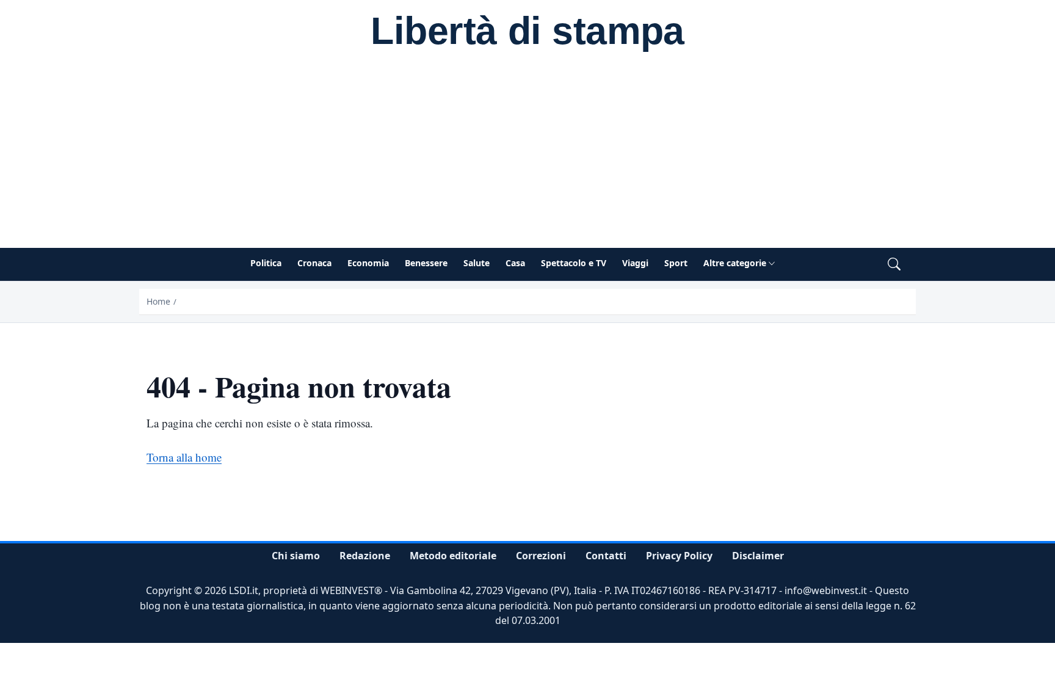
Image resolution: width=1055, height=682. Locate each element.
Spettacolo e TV (573, 263)
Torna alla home (184, 457)
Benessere (426, 263)
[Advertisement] (527, 156)
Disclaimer (758, 555)
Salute (476, 263)
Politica (265, 263)
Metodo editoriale (453, 555)
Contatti (606, 555)
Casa (515, 263)
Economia (368, 263)
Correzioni (541, 555)
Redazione (364, 555)
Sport (675, 263)
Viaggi (635, 263)
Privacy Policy (679, 555)
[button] (894, 265)
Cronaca (314, 263)
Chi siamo (296, 555)
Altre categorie (734, 263)
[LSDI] (527, 32)
